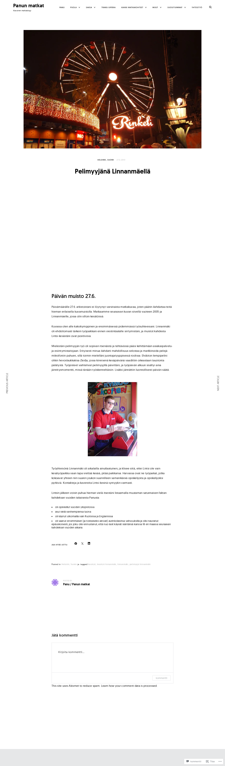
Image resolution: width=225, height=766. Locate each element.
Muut (155, 7)
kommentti (161, 678)
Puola (73, 7)
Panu (62, 7)
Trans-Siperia (108, 7)
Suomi (110, 160)
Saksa (89, 7)
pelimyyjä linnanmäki (140, 564)
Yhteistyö (197, 7)
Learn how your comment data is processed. (129, 685)
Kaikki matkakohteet (132, 7)
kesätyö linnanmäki (106, 564)
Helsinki (102, 160)
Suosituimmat (175, 7)
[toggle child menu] (79, 7)
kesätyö (92, 564)
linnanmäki (122, 564)
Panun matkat (28, 5)
